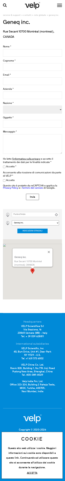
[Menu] (59, 5)
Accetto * (11, 167)
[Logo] (32, 5)
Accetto (10, 180)
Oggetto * (8, 118)
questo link (12, 458)
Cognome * (9, 61)
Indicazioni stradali (32, 231)
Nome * (7, 47)
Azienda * (8, 89)
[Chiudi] (48, 252)
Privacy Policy (10, 188)
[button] (32, 271)
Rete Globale (40, 15)
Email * (7, 75)
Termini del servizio (32, 188)
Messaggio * (10, 132)
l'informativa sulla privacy (26, 159)
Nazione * (8, 103)
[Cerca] (5, 5)
